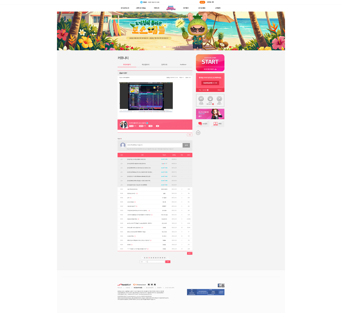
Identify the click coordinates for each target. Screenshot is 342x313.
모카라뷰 (164, 210)
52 (146, 257)
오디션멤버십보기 (209, 103)
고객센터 (217, 8)
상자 (129, 197)
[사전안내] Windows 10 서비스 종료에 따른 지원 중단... (140, 172)
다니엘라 (164, 197)
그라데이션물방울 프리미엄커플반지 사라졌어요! (139, 214)
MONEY (164, 206)
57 (158, 257)
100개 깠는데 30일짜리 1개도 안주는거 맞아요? (139, 240)
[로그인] (202, 2)
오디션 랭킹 (201, 8)
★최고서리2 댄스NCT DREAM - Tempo (136, 231)
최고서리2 (164, 223)
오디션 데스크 (125, 8)
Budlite (164, 240)
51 (144, 257)
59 (162, 257)
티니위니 (164, 236)
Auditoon (183, 64)
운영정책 (159, 287)
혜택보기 (219, 90)
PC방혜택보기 (219, 103)
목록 (190, 134)
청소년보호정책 (149, 287)
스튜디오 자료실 (141, 8)
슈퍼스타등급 (131, 202)
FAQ (217, 123)
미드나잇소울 (164, 214)
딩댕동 (164, 244)
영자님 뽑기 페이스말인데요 (135, 227)
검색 (168, 261)
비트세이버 (164, 219)
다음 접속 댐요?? (132, 206)
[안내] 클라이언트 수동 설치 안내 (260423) (137, 185)
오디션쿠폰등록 (201, 103)
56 (155, 257)
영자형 (129, 244)
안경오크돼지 (164, 189)
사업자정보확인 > (160, 292)
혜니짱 (164, 202)
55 (153, 257)
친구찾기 (186, 8)
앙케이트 (164, 64)
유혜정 (164, 249)
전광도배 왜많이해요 (133, 219)
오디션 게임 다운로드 (210, 69)
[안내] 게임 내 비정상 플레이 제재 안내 (136, 159)
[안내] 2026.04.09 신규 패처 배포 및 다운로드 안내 (139, 167)
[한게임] (133, 2)
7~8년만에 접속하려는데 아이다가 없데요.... (138, 210)
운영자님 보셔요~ (132, 193)
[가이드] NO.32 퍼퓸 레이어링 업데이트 (136, 163)
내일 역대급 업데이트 (132, 189)
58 (160, 257)
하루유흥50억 (126, 77)
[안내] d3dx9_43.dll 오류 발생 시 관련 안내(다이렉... (139, 180)
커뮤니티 (156, 8)
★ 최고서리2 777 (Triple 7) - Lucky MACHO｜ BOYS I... (139, 223)
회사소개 (120, 287)
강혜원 (164, 227)
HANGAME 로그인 (210, 83)
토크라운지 (127, 64)
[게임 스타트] (210, 60)
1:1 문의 (203, 123)
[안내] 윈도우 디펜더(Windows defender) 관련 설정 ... (139, 176)
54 (151, 257)
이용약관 (128, 287)
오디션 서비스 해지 (169, 287)
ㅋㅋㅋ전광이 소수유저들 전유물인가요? (137, 249)
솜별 (164, 193)
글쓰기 (189, 253)
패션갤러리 (145, 64)
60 (164, 257)
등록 (186, 145)
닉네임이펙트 (131, 236)
